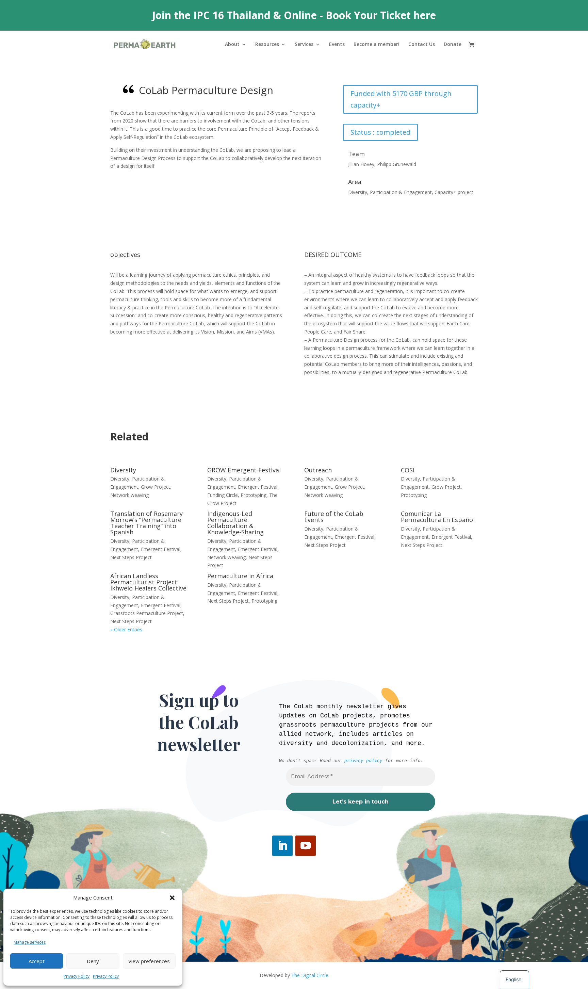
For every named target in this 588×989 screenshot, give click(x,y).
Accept (37, 961)
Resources (267, 44)
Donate (452, 44)
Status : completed (380, 132)
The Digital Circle (309, 975)
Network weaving (129, 495)
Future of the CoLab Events (333, 516)
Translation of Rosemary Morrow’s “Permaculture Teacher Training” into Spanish (146, 522)
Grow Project (155, 487)
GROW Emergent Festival (244, 470)
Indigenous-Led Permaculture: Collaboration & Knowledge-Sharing (235, 522)
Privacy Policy (76, 976)
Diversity (123, 470)
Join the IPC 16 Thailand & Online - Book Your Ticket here (294, 15)
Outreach (318, 470)
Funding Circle (222, 495)
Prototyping (253, 495)
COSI (407, 470)
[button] (172, 897)
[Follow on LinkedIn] (282, 846)
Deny (93, 961)
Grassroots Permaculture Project (146, 613)
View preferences (149, 961)
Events (337, 44)
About (232, 44)
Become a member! (376, 44)
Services (304, 44)
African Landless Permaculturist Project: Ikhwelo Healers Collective (148, 582)
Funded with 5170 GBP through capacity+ (401, 99)
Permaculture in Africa (240, 576)
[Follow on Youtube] (305, 846)
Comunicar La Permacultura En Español (438, 516)
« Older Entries (126, 629)
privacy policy (363, 760)
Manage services (30, 942)
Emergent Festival (257, 487)
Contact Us (421, 44)
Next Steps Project (131, 557)
